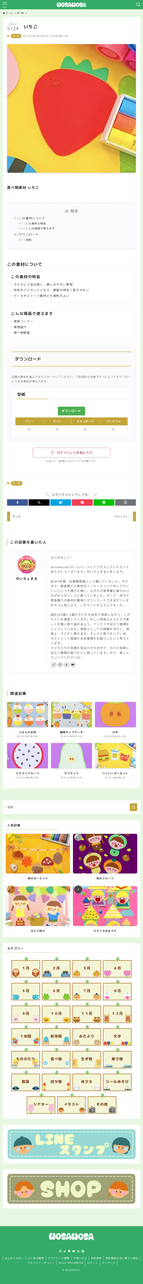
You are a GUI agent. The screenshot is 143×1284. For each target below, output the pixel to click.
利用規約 (96, 1258)
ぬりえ (87, 1081)
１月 (25, 968)
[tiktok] (66, 664)
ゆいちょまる (27, 579)
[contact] (82, 1251)
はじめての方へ (14, 1258)
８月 (117, 990)
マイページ (108, 1262)
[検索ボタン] (138, 4)
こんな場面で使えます (40, 228)
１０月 (56, 1013)
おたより (86, 1036)
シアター (41, 1104)
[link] (53, 664)
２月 (56, 968)
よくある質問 (36, 1258)
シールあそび (117, 1081)
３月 (86, 968)
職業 (25, 1081)
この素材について (32, 218)
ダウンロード (29, 234)
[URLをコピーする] (125, 502)
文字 (117, 1036)
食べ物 (16, 35)
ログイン (92, 1262)
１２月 (117, 1013)
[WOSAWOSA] (71, 4)
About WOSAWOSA (70, 1262)
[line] (69, 1251)
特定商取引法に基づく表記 (122, 1258)
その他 (102, 1104)
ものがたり (25, 1058)
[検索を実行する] (133, 807)
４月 (117, 968)
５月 (25, 990)
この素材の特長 (36, 223)
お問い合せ (80, 1258)
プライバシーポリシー (41, 1262)
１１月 (87, 1013)
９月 (25, 1013)
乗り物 (117, 1058)
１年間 (25, 1036)
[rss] (78, 1251)
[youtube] (72, 664)
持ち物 (56, 1081)
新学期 (56, 1036)
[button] (17, 502)
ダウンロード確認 (59, 1258)
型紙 (28, 240)
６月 (56, 990)
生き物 (87, 1058)
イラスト (71, 1104)
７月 (86, 990)
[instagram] (60, 664)
